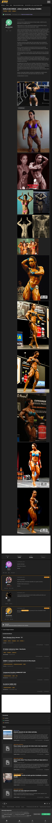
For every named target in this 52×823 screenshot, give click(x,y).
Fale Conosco (18, 806)
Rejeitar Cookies (37, 814)
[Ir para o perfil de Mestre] (9, 564)
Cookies (22, 806)
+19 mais (21, 640)
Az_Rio (9, 600)
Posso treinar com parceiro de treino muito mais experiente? (30, 746)
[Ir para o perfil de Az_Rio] (9, 595)
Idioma (3, 806)
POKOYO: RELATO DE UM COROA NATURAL (25, 732)
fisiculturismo (9, 615)
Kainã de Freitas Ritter (17, 747)
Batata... (9, 584)
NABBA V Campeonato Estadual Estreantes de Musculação (19, 661)
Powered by (45, 806)
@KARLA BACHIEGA (25, 610)
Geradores (6, 718)
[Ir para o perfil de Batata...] (9, 580)
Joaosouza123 (16, 778)
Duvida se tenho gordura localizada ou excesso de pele (30, 776)
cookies (3, 815)
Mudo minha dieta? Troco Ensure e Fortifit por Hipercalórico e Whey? (31, 760)
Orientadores (6, 720)
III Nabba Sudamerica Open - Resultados (14, 649)
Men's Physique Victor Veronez (11, 637)
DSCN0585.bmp (21, 108)
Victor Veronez (5, 638)
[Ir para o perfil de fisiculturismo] (9, 611)
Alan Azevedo (5, 650)
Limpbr (15, 762)
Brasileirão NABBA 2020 (9, 684)
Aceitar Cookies (46, 814)
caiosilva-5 (15, 792)
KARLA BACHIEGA (8, 14)
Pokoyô (15, 733)
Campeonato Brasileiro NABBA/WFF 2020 (14, 672)
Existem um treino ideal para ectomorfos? (25, 790)
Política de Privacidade (10, 806)
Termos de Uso (26, 813)
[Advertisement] (26, 544)
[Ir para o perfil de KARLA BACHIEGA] (3, 14)
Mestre (8, 569)
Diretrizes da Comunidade (20, 814)
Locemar (4, 642)
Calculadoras (6, 722)
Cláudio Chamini (16, 740)
